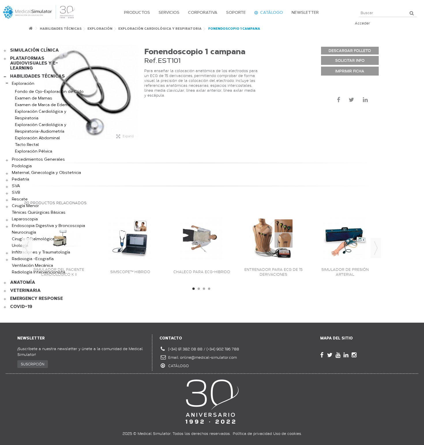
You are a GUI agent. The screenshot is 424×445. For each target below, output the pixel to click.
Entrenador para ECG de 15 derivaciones (273, 272)
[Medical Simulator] (39, 11)
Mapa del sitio (336, 338)
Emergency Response (36, 298)
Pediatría (20, 179)
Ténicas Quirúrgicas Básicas (38, 212)
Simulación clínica (34, 50)
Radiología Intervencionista (38, 272)
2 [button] (199, 289)
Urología (20, 245)
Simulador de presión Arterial (345, 272)
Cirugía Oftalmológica (33, 238)
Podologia (22, 166)
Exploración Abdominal (37, 138)
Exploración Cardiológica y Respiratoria (40, 115)
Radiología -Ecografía (33, 258)
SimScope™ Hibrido (130, 271)
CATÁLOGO (178, 365)
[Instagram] (354, 355)
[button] (135, 12)
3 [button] (204, 289)
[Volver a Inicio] (30, 29)
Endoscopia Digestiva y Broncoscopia (48, 225)
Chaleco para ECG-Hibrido (201, 271)
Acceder (362, 23)
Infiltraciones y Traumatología (41, 252)
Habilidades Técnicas (37, 76)
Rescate (20, 199)
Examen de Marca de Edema (43, 104)
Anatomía (22, 282)
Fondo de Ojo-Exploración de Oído (49, 91)
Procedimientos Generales (38, 159)
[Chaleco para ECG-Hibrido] (201, 238)
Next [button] (376, 248)
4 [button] (209, 289)
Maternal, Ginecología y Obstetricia (46, 172)
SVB (16, 192)
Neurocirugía (24, 232)
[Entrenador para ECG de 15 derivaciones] (273, 238)
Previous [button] (27, 248)
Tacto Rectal (27, 144)
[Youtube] (338, 355)
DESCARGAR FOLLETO (350, 50)
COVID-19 (21, 306)
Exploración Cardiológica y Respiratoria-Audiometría (40, 128)
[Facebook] (322, 355)
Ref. (150, 60)
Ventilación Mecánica (32, 265)
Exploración (23, 83)
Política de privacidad (252, 433)
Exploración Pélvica (33, 151)
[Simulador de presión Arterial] (345, 238)
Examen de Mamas (33, 98)
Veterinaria (25, 290)
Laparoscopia (25, 219)
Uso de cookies (287, 433)
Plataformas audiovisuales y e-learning (34, 63)
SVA (16, 185)
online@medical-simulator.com (208, 357)
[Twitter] (330, 355)
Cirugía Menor (25, 205)
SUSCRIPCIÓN (32, 364)
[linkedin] (346, 355)
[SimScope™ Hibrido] (130, 238)
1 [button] (193, 289)
